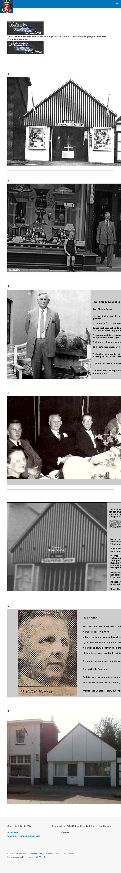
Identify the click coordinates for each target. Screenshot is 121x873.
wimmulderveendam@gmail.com (23, 835)
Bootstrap (11, 853)
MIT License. (69, 853)
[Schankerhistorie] (6, 4)
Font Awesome (13, 857)
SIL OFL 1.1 (40, 857)
